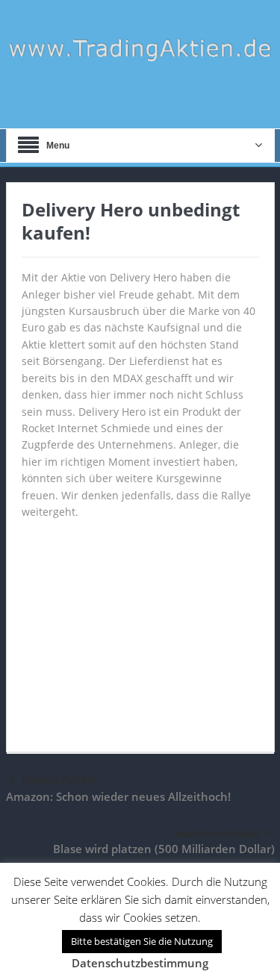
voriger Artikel (59, 779)
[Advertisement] (140, 628)
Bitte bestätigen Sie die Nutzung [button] (142, 941)
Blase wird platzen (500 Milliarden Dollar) (164, 848)
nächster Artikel (218, 833)
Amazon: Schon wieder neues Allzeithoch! (118, 796)
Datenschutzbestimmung (140, 962)
